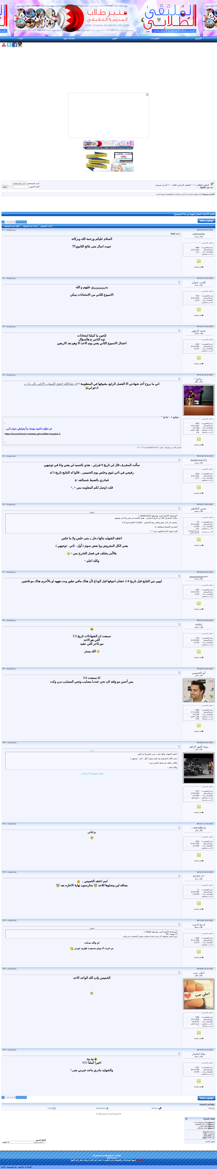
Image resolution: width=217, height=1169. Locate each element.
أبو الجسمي (198, 672)
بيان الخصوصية (12, 1167)
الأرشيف (20, 1167)
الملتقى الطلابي (202, 185)
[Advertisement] (108, 70)
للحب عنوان (199, 282)
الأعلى (3, 1167)
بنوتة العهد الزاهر (198, 746)
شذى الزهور (199, 330)
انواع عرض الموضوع (12, 226)
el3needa (199, 234)
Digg (210, 1108)
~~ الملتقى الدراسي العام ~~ (182, 185)
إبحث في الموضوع (30, 226)
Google (50, 1108)
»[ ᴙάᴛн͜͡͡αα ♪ (198, 827)
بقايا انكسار (198, 1053)
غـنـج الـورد (198, 924)
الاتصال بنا (28, 1167)
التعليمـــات (155, 38)
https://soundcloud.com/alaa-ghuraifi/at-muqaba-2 (32, 434)
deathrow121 (198, 460)
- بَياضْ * (198, 379)
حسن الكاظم (198, 508)
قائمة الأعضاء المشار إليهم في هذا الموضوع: (194, 214)
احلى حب (198, 972)
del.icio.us (155, 1108)
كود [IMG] (211, 1136)
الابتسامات (211, 1134)
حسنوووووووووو (198, 576)
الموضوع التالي (102, 1114)
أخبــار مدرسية (161, 185)
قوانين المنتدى (209, 1141)
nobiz (198, 624)
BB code (210, 1132)
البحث (20, 38)
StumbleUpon (101, 1108)
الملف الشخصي (207, 243)
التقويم (114, 38)
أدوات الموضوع (46, 226)
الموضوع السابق (114, 1114)
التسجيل (198, 38)
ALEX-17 (198, 876)
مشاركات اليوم (69, 38)
